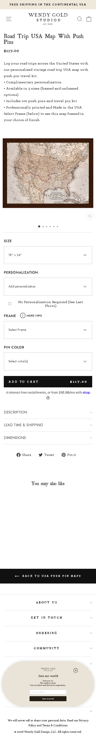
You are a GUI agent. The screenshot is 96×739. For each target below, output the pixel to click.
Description (15, 412)
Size (8, 241)
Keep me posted (48, 698)
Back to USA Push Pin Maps (51, 575)
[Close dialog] (75, 670)
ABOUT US (47, 602)
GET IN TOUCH (47, 617)
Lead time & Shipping (23, 425)
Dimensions (15, 437)
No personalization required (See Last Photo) (50, 303)
